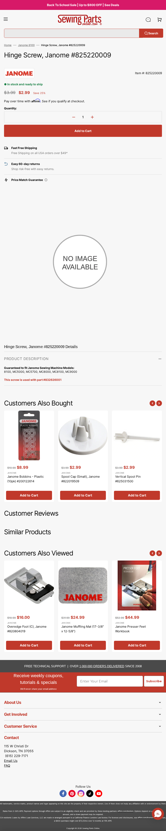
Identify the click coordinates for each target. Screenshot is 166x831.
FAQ (7, 765)
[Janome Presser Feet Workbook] (137, 606)
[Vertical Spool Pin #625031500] (137, 456)
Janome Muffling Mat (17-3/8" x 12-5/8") (82, 629)
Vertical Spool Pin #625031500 (128, 479)
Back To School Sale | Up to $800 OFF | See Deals (83, 5)
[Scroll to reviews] (83, 64)
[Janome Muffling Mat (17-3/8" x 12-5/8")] (83, 606)
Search (153, 33)
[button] (5, 19)
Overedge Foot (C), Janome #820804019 (27, 629)
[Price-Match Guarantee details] (46, 180)
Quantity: (10, 108)
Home (8, 45)
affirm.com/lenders (125, 811)
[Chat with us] (148, 19)
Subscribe (154, 681)
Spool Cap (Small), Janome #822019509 (80, 479)
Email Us (10, 761)
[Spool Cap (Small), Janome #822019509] (83, 456)
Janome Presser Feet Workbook (130, 629)
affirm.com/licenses (146, 817)
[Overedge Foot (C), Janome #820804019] (29, 606)
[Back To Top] (160, 825)
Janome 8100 (26, 45)
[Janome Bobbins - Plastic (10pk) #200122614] (29, 456)
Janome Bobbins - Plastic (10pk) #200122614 (25, 479)
